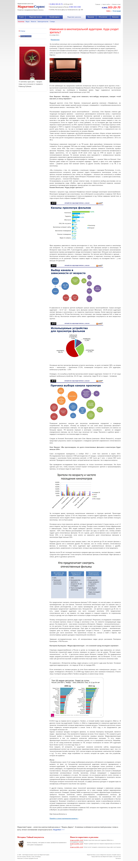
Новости (33, 21)
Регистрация (117, 11)
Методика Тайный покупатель (30, 837)
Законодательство (43, 21)
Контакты (115, 17)
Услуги (21, 17)
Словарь (52, 21)
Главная (97, 4)
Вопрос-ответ (116, 4)
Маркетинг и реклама (74, 17)
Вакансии (91, 17)
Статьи (22, 31)
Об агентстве (103, 17)
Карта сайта (106, 4)
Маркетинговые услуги (93, 854)
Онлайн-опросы (54, 17)
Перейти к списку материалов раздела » (64, 818)
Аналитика (21, 21)
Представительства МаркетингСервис (101, 856)
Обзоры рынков (25, 36)
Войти (108, 11)
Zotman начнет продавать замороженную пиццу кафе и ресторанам (95, 847)
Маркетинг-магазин (35, 17)
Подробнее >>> (59, 830)
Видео (28, 21)
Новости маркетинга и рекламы (84, 837)
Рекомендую (55, 39)
